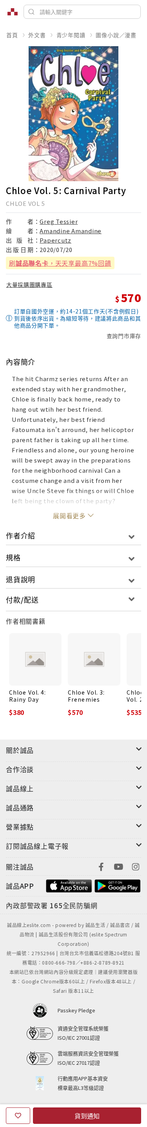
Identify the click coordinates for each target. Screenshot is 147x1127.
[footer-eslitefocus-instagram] (135, 866)
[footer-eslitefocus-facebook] (101, 866)
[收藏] (18, 1115)
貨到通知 (87, 1115)
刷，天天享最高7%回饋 (60, 263)
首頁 (12, 35)
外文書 (36, 35)
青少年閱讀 (70, 35)
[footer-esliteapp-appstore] (69, 885)
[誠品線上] (12, 12)
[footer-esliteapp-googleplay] (117, 885)
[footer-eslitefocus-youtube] (118, 866)
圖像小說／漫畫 (116, 35)
